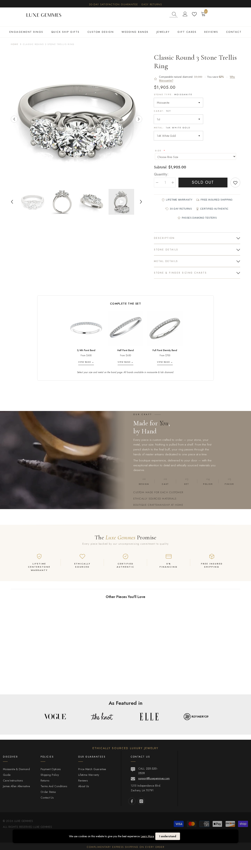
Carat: (162, 110)
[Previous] (14, 119)
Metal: (172, 127)
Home (14, 44)
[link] (37, 681)
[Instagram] (141, 801)
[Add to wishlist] (235, 182)
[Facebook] (132, 801)
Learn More (147, 836)
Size (159, 150)
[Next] (138, 119)
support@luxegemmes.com (154, 778)
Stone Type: (173, 94)
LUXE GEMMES (42, 827)
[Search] (173, 14)
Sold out (203, 182)
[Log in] (185, 14)
